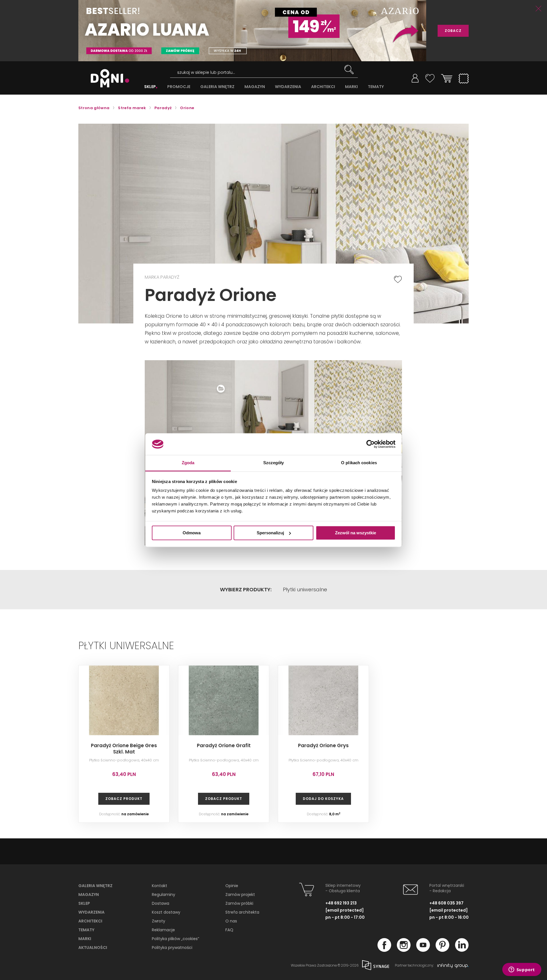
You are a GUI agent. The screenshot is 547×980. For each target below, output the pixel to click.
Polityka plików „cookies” (175, 939)
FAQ (229, 930)
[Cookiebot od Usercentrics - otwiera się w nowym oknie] (370, 444)
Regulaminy (163, 894)
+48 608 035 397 (446, 903)
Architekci (90, 921)
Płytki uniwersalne (305, 589)
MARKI (351, 86)
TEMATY (376, 86)
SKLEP (150, 86)
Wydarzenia (91, 912)
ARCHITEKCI (323, 86)
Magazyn (88, 894)
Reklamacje (163, 930)
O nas (231, 921)
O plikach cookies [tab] (359, 463)
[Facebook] (384, 950)
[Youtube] (423, 950)
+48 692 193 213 (341, 903)
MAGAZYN (254, 86)
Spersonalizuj (270, 532)
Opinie (231, 886)
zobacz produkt (123, 798)
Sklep (84, 903)
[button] (374, 369)
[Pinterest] (442, 950)
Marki (84, 939)
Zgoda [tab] (188, 463)
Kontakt (159, 886)
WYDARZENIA (288, 86)
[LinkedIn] (462, 950)
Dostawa (160, 903)
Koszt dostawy (166, 912)
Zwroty (158, 921)
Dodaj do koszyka (323, 798)
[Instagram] (404, 950)
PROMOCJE (178, 86)
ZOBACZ (453, 30)
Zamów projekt (240, 894)
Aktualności (92, 947)
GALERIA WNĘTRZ (217, 86)
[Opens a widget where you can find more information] (521, 970)
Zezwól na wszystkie (355, 532)
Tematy (86, 930)
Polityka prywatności (172, 947)
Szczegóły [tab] (273, 463)
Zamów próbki (239, 903)
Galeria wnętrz (95, 886)
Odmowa (192, 532)
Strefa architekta (242, 912)
